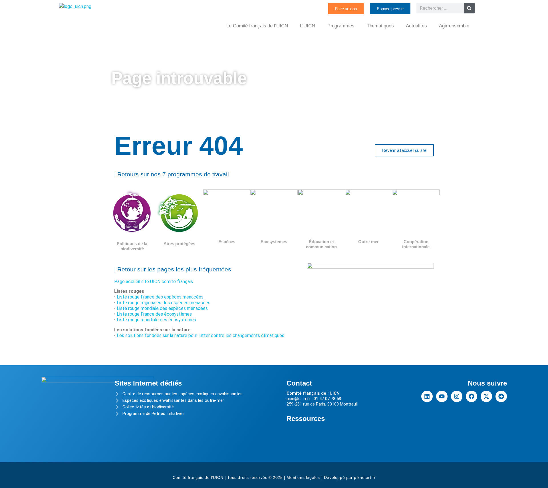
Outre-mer (368, 241)
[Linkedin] (427, 396)
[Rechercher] (469, 8)
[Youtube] (442, 396)
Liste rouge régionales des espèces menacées (163, 302)
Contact (299, 383)
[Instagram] (456, 396)
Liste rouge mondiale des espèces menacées (162, 308)
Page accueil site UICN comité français (153, 281)
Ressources (306, 418)
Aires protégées (179, 243)
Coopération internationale (416, 244)
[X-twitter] (486, 396)
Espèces (226, 241)
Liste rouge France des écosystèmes (154, 314)
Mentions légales (303, 477)
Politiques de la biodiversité (132, 246)
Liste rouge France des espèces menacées (160, 297)
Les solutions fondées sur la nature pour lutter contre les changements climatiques (200, 335)
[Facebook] (471, 396)
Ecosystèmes (274, 241)
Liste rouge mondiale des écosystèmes (156, 319)
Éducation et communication (321, 244)
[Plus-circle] (501, 396)
